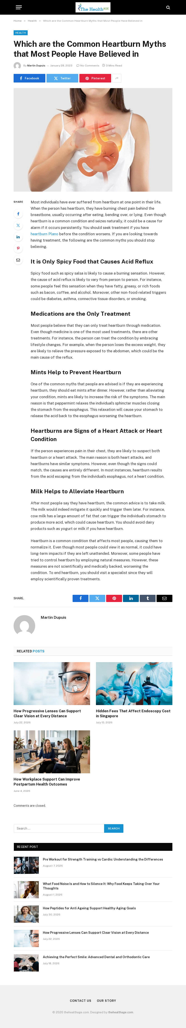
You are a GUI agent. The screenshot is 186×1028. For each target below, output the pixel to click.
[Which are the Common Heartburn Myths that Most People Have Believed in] (93, 139)
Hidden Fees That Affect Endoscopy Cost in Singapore (133, 713)
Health (20, 32)
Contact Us (80, 1000)
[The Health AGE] (93, 7)
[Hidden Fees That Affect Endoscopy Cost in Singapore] (134, 683)
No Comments (89, 65)
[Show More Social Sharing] (116, 78)
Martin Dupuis (36, 65)
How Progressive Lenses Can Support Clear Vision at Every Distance (47, 713)
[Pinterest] (18, 248)
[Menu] (19, 7)
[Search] (167, 7)
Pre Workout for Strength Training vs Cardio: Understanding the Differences (103, 859)
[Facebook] (18, 213)
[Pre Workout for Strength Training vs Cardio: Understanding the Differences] (26, 865)
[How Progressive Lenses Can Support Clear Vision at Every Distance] (52, 683)
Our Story (106, 1000)
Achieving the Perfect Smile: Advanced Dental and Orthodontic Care (96, 957)
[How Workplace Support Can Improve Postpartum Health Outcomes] (52, 751)
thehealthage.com (120, 1012)
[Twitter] (18, 225)
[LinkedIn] (18, 236)
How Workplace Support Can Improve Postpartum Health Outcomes (47, 781)
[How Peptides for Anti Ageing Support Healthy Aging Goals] (26, 914)
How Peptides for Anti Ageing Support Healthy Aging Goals (89, 908)
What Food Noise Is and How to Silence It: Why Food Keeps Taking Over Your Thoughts (101, 886)
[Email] (18, 259)
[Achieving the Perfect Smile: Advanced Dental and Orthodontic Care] (26, 963)
